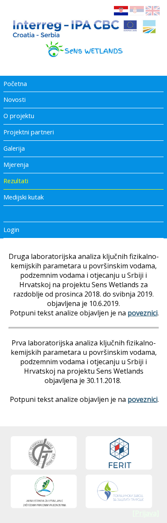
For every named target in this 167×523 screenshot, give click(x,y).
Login (11, 229)
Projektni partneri (28, 132)
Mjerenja (16, 164)
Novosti (14, 99)
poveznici (143, 313)
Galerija (14, 148)
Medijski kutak (23, 197)
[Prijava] (145, 513)
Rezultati (15, 180)
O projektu (18, 115)
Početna (15, 83)
